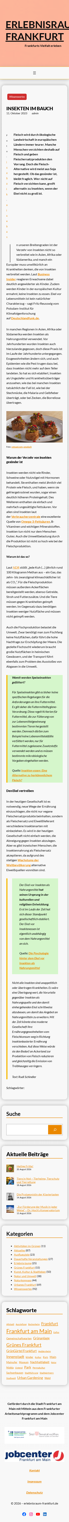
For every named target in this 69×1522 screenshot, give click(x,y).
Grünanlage (41, 1338)
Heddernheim (44, 1351)
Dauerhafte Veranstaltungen (31, 1259)
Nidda (10, 1367)
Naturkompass (22, 1280)
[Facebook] (24, 1514)
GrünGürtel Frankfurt (21, 1351)
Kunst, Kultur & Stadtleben (30, 1271)
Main (53, 1357)
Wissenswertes (17, 96)
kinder (29, 1357)
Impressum (34, 1481)
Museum (24, 1362)
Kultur (38, 1357)
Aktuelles (19, 1250)
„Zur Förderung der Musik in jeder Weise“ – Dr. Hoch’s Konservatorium (38, 1208)
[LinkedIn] (45, 1514)
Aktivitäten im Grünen (27, 1246)
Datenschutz (34, 1492)
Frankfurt (49, 1323)
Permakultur (39, 1367)
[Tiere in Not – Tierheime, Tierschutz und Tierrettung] (10, 1181)
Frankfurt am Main (29, 1331)
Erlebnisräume (22, 1263)
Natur (53, 1362)
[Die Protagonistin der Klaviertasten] (10, 1197)
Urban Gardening (30, 1378)
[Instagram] (31, 1514)
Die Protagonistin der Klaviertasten (38, 1194)
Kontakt (34, 1470)
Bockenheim (34, 1324)
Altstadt (10, 1324)
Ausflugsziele (22, 1254)
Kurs (45, 1357)
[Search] (55, 1129)
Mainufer (11, 1362)
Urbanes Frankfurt (25, 1284)
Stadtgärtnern (47, 1372)
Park (27, 1367)
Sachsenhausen (14, 1372)
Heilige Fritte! (25, 1166)
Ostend (19, 1367)
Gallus (56, 1332)
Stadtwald (11, 1378)
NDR (16, 567)
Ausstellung (21, 1324)
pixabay (6, 220)
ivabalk (6, 178)
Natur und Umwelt (25, 1276)
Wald (47, 1378)
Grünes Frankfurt (24, 1267)
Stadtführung (31, 1372)
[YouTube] (38, 1514)
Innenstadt (15, 1356)
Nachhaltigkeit (39, 1362)
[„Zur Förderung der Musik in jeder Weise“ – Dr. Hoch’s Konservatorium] (10, 1209)
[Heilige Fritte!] (10, 1169)
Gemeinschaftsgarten (19, 1338)
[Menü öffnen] (34, 73)
